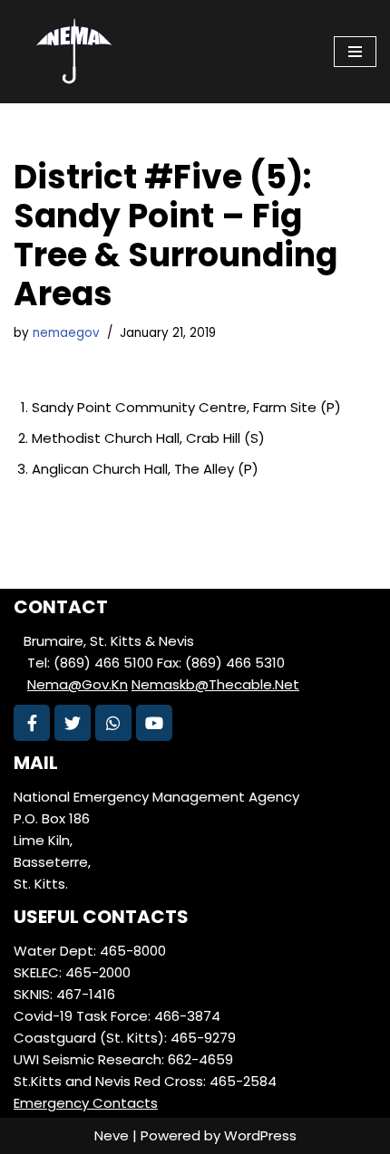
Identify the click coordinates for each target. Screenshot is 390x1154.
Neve (111, 1135)
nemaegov (66, 332)
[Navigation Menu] (355, 51)
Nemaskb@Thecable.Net (215, 684)
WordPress (260, 1135)
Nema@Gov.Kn (77, 684)
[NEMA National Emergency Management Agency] (72, 52)
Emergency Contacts (86, 1102)
